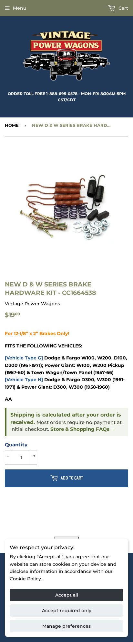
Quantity (16, 445)
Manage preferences (66, 626)
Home (12, 125)
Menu (19, 8)
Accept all (66, 595)
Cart (122, 8)
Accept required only (66, 610)
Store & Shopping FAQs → (83, 429)
